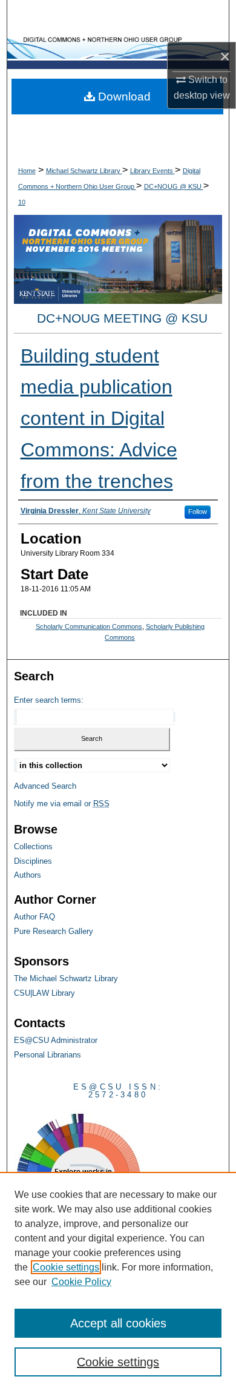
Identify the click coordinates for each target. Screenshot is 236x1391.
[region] (118, 1281)
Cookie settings (66, 1267)
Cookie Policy (81, 1282)
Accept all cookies (118, 1323)
